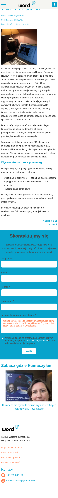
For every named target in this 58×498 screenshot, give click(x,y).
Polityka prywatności (12, 474)
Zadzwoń (52, 231)
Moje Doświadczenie (12, 459)
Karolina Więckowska (16, 15)
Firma (4, 283)
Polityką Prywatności (39, 352)
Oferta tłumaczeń (10, 464)
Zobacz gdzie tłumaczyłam (26, 377)
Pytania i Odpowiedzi (12, 469)
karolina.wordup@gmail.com (21, 493)
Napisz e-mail (49, 228)
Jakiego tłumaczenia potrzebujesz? (19, 327)
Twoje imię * (7, 269)
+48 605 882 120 (15, 487)
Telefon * (6, 298)
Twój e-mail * (8, 312)
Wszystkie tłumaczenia (20, 24)
